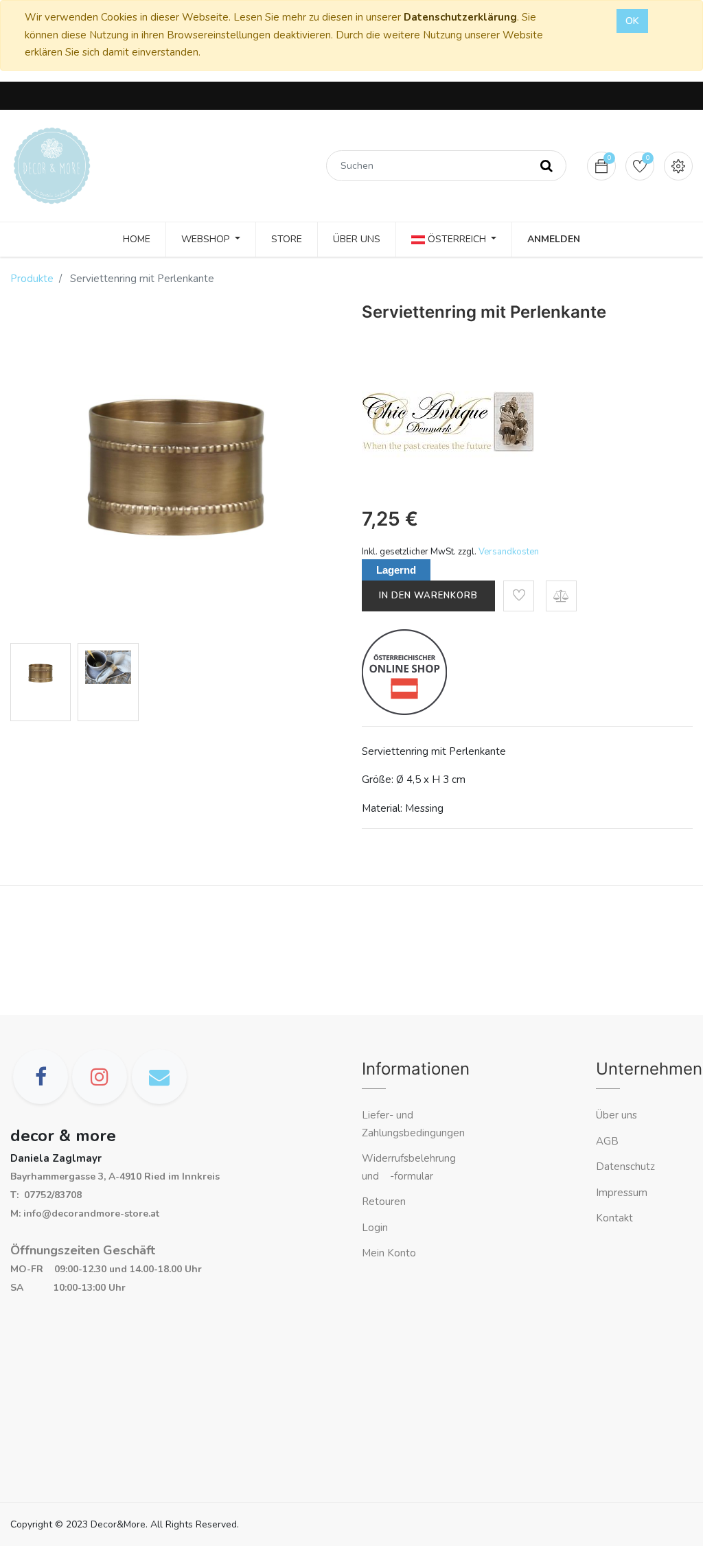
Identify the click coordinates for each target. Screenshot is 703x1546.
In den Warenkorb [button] (428, 595)
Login (375, 1227)
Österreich (457, 239)
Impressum (623, 1192)
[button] (518, 596)
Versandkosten (509, 552)
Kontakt (616, 1218)
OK (632, 20)
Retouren (384, 1201)
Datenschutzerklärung (460, 17)
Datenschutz (625, 1166)
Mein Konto (389, 1253)
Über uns (616, 1115)
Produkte (32, 278)
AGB (607, 1141)
